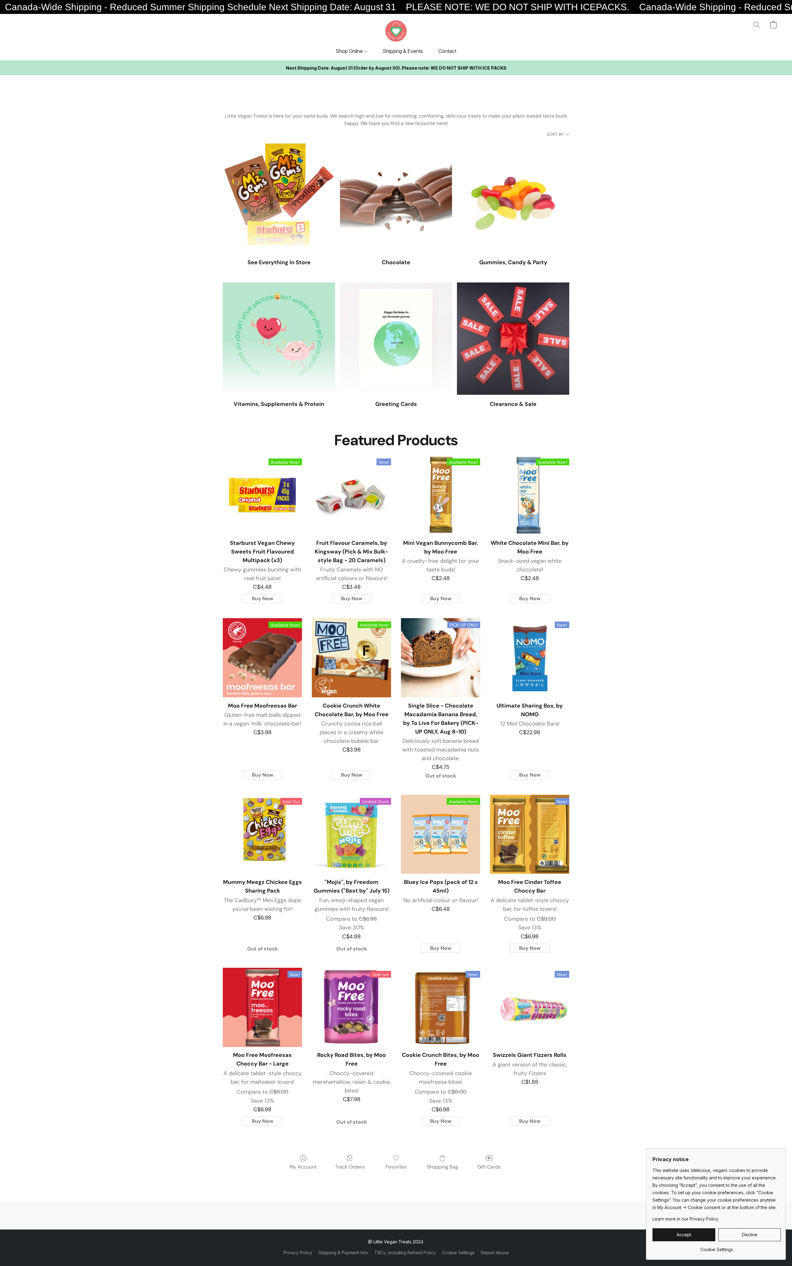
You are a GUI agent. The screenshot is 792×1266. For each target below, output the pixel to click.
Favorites (396, 1167)
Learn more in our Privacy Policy (685, 1218)
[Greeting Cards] (396, 338)
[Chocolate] (396, 197)
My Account (303, 1167)
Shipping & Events (403, 51)
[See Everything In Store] (279, 197)
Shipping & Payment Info (343, 1252)
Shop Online (350, 51)
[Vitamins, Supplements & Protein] (279, 338)
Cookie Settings (458, 1252)
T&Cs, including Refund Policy (405, 1252)
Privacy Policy (297, 1252)
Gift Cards (489, 1167)
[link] (716, 1247)
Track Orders (349, 1167)
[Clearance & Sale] (513, 338)
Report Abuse (495, 1252)
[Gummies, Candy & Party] (513, 197)
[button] (396, 31)
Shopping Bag (442, 1167)
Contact (447, 51)
